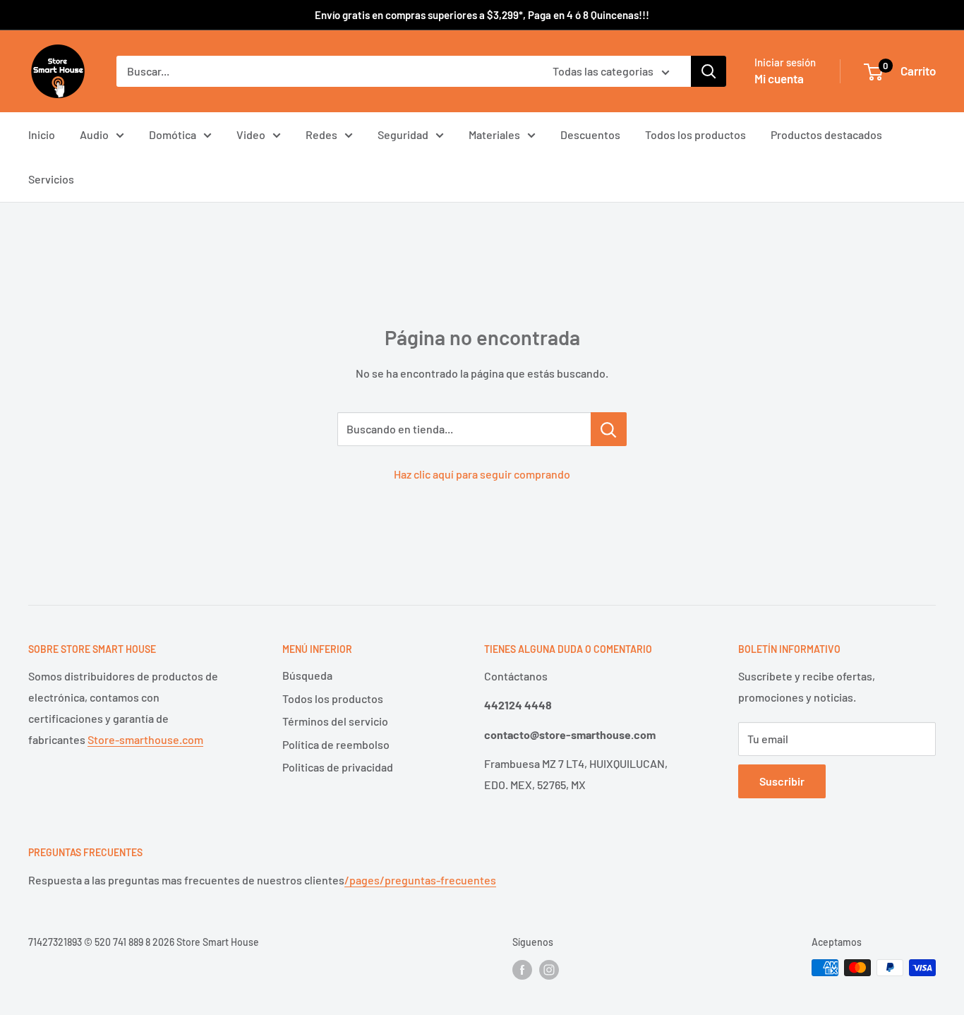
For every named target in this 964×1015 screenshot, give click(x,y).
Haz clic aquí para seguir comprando (482, 474)
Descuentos (590, 134)
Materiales (494, 134)
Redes (321, 134)
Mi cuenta (779, 78)
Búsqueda (307, 675)
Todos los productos (695, 134)
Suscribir (782, 781)
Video (250, 134)
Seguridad (403, 134)
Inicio (41, 134)
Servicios (51, 179)
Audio (94, 134)
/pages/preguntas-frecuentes (420, 880)
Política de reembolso (336, 744)
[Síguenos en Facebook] (522, 969)
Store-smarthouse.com (145, 739)
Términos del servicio (335, 721)
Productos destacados (826, 134)
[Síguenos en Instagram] (549, 969)
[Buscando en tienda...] (609, 429)
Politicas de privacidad (337, 767)
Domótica (172, 134)
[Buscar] (708, 71)
